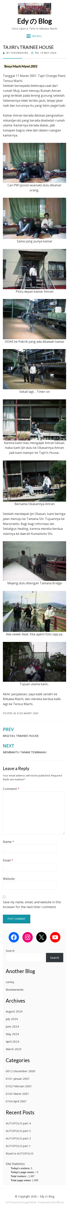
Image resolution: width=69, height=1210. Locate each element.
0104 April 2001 (16, 1101)
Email (8, 860)
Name (8, 842)
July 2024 (12, 1019)
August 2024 (14, 1011)
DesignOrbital (28, 1202)
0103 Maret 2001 (28, 713)
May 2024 (12, 1034)
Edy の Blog (34, 21)
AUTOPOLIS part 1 (18, 1146)
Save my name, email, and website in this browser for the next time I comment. (32, 904)
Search (10, 951)
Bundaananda (14, 989)
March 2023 (13, 1049)
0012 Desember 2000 (20, 1071)
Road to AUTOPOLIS (19, 1153)
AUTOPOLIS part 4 (18, 1123)
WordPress (58, 1202)
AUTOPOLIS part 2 (18, 1138)
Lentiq (10, 982)
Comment (11, 789)
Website (9, 879)
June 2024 (12, 1026)
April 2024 (12, 1041)
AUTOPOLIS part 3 (18, 1131)
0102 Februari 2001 (19, 1086)
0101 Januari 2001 (18, 1078)
